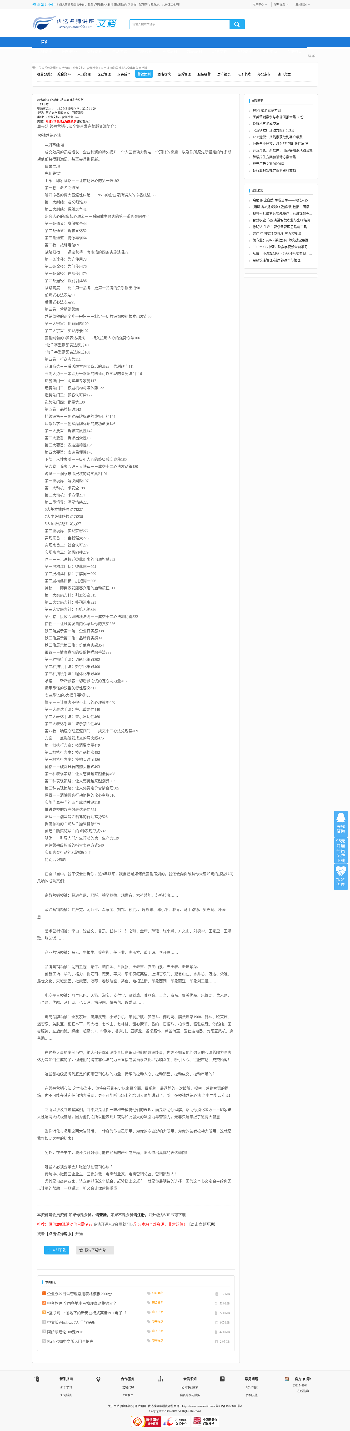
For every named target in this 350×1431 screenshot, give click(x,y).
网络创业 (69, 52)
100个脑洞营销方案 (267, 110)
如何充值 (252, 1395)
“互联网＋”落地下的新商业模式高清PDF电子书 (86, 1313)
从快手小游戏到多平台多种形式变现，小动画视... (289, 253)
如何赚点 (66, 1395)
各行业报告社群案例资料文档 (274, 170)
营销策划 (92, 68)
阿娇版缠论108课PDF (65, 1332)
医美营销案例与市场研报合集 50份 (278, 117)
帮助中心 (127, 1406)
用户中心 (258, 4)
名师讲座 (44, 52)
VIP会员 (128, 1395)
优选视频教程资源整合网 (54, 68)
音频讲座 (244, 52)
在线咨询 (341, 824)
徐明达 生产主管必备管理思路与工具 (280, 227)
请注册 (139, 1215)
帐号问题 (252, 1387)
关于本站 (113, 1406)
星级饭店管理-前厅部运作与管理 (276, 260)
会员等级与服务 (190, 1395)
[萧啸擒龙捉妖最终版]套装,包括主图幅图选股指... (289, 207)
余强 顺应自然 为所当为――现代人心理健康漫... (288, 200)
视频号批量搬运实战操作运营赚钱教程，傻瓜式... (289, 213)
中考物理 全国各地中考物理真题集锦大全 (82, 1303)
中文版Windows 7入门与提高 (71, 1322)
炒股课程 (94, 52)
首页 (45, 42)
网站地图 (140, 1406)
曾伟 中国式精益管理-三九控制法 (277, 233)
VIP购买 (295, 52)
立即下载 (59, 1250)
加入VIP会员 (341, 850)
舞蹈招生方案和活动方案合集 (274, 157)
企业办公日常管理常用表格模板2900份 (79, 1294)
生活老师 (119, 52)
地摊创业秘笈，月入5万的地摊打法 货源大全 (286, 144)
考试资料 (169, 52)
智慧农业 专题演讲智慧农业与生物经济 (281, 220)
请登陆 (101, 1215)
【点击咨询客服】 (60, 1234)
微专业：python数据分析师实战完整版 (281, 240)
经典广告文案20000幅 (268, 164)
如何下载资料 (190, 1387)
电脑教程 (144, 52)
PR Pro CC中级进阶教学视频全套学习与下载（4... (289, 247)
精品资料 (194, 52)
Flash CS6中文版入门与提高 (70, 1342)
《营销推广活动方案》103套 (273, 130)
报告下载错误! (95, 1250)
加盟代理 (128, 1387)
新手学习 (66, 1387)
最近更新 (269, 52)
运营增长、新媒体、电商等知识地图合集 (283, 150)
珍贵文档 (219, 52)
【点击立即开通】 (202, 1224)
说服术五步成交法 (266, 124)
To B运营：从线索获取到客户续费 (278, 137)
